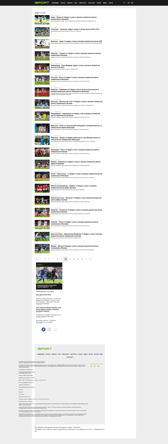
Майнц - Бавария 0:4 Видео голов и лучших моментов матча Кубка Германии (75, 162)
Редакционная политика (24, 396)
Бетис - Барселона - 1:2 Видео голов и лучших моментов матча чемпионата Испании (76, 174)
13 (78, 259)
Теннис (99, 3)
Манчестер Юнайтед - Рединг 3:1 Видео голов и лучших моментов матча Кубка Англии (73, 186)
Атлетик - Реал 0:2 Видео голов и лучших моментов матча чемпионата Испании (74, 223)
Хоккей (96, 354)
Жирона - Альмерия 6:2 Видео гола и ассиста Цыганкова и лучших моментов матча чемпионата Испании (75, 90)
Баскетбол (91, 3)
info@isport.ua (30, 369)
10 (65, 259)
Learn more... (89, 429)
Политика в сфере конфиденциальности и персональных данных (34, 399)
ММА (101, 354)
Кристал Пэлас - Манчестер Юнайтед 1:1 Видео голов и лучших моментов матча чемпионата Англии (76, 235)
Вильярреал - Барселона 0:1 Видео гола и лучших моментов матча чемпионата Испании (75, 114)
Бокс (75, 3)
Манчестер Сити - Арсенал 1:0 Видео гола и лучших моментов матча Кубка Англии (76, 198)
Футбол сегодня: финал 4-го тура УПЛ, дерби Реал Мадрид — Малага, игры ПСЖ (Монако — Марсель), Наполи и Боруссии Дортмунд (48, 301)
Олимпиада (55, 3)
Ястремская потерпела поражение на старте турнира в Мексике (48, 316)
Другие (111, 3)
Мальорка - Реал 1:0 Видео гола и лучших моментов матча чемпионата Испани (75, 150)
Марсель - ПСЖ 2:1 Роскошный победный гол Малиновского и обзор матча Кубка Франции (76, 126)
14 (82, 259)
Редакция (21, 392)
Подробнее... (77, 427)
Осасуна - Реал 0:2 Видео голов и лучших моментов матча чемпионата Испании (74, 78)
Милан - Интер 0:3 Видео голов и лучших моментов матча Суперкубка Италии (74, 247)
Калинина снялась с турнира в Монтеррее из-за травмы (46, 321)
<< (37, 259)
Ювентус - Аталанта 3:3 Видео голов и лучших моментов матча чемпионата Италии (76, 211)
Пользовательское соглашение (26, 401)
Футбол (63, 3)
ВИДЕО (105, 3)
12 (74, 259)
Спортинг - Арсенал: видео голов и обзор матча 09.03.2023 (75, 29)
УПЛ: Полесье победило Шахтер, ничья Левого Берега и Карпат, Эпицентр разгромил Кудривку (48, 309)
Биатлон (69, 3)
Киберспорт (82, 3)
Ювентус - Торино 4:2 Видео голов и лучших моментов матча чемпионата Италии (76, 54)
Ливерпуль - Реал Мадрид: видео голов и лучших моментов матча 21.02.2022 (75, 66)
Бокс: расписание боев (43, 295)
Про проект (21, 394)
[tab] (44, 329)
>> (90, 259)
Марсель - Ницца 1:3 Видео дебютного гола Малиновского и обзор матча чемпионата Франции (75, 138)
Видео (40, 264)
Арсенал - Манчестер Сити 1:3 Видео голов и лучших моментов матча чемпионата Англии (76, 102)
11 (69, 259)
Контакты (21, 389)
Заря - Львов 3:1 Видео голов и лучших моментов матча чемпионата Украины (74, 18)
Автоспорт (69, 357)
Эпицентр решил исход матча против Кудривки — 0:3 (47, 286)
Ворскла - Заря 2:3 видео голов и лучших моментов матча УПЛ (76, 41)
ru (124, 3)
